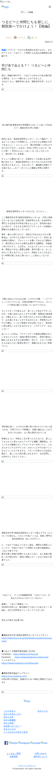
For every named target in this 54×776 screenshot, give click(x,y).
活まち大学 (9, 717)
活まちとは (43, 711)
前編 (4, 49)
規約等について (41, 756)
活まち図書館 (10, 720)
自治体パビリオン (12, 726)
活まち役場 (9, 723)
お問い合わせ (41, 753)
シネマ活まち (10, 711)
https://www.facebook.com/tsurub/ (31, 657)
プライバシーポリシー (27, 765)
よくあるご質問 (14, 753)
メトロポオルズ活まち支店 (16, 732)
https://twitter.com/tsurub (25, 654)
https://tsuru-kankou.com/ (14, 676)
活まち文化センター (13, 714)
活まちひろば (10, 729)
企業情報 (14, 756)
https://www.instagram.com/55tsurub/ (20, 663)
